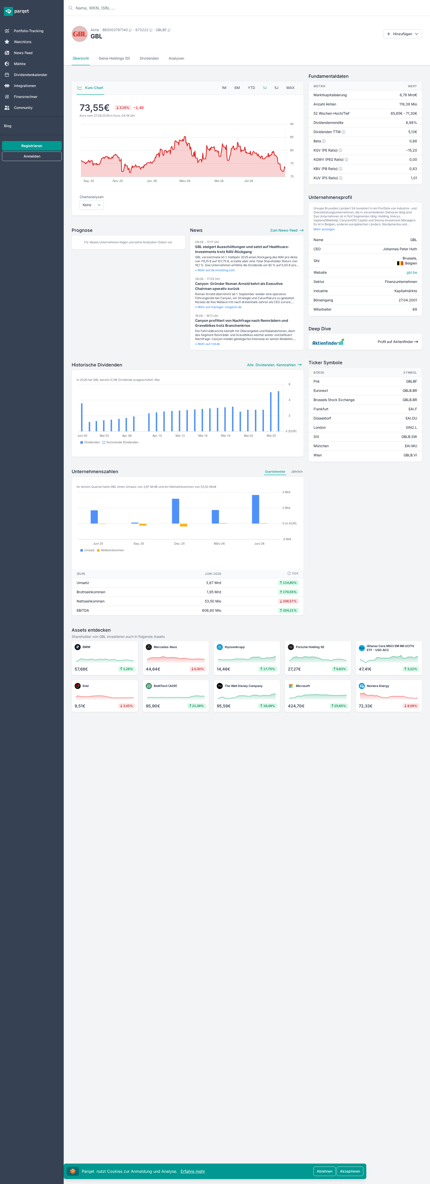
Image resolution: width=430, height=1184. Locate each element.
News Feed (23, 53)
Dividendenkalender (30, 75)
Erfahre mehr (193, 1171)
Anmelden (32, 156)
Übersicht (81, 58)
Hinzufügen (402, 34)
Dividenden (149, 58)
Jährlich (297, 471)
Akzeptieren (350, 1171)
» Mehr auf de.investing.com (215, 270)
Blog (7, 126)
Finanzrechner (25, 96)
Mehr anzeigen (324, 229)
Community (23, 107)
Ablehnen (324, 1171)
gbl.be (412, 272)
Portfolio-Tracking (29, 31)
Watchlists (23, 42)
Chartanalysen (92, 197)
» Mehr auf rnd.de (207, 344)
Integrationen (25, 86)
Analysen (176, 58)
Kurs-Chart (93, 87)
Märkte (20, 64)
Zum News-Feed (284, 230)
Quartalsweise (275, 471)
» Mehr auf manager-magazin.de (218, 307)
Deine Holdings (114, 58)
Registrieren (31, 146)
